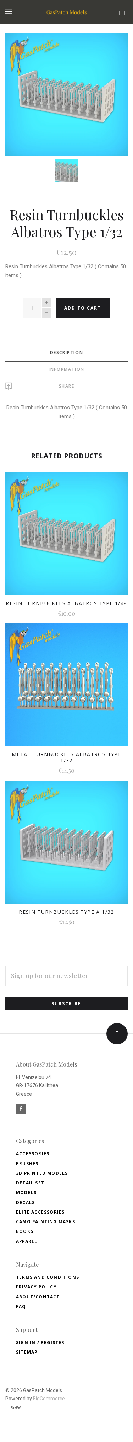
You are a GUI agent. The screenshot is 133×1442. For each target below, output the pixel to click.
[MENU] (9, 12)
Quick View (66, 538)
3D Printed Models (42, 1173)
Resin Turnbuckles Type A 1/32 (66, 911)
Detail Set (30, 1183)
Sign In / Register (40, 1342)
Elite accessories (40, 1212)
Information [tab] (66, 369)
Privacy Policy (36, 1287)
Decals (25, 1202)
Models (26, 1192)
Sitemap (26, 1352)
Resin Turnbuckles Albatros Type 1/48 (66, 603)
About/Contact (38, 1297)
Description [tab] (66, 352)
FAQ (21, 1306)
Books (24, 1231)
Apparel (26, 1241)
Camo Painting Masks (45, 1222)
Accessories (32, 1154)
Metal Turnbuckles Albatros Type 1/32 (66, 757)
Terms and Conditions (47, 1277)
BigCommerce (49, 1398)
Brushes (27, 1164)
